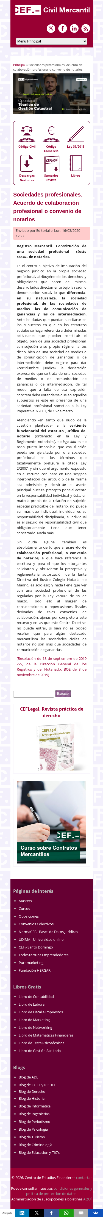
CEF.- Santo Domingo (36, 947)
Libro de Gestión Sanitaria (40, 1050)
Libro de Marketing (34, 1019)
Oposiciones (29, 916)
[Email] (81, 1213)
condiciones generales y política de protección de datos (59, 1191)
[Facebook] (51, 1213)
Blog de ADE (28, 1077)
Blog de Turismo (32, 1136)
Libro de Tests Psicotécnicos (41, 1042)
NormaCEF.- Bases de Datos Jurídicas (48, 931)
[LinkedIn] (22, 1213)
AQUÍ (87, 1199)
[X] (36, 1213)
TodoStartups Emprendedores (43, 954)
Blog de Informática (35, 1106)
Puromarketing (31, 962)
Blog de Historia (31, 1098)
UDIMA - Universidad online (41, 939)
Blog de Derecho (32, 1091)
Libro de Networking (35, 1027)
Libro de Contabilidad (36, 996)
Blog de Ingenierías (34, 1113)
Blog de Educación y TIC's (39, 1152)
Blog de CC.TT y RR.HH (37, 1084)
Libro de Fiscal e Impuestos (41, 1011)
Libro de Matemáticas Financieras (46, 1035)
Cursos (24, 908)
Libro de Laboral (32, 1004)
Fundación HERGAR (35, 970)
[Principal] (53, 15)
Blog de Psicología (33, 1129)
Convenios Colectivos (36, 923)
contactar (84, 1177)
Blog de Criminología (35, 1144)
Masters (25, 900)
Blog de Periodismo (34, 1121)
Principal (19, 65)
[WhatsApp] (66, 1213)
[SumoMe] (95, 1213)
